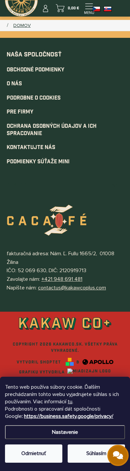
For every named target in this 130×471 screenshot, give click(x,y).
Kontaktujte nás (31, 147)
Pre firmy (20, 112)
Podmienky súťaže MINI (38, 161)
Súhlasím (96, 453)
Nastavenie (65, 432)
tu (70, 401)
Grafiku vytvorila (42, 372)
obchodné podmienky (35, 69)
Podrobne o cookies (34, 98)
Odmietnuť (33, 453)
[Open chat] (118, 455)
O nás (14, 83)
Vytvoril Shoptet (39, 362)
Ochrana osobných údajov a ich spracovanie (52, 130)
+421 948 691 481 (61, 279)
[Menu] (89, 8)
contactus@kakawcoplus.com (72, 287)
